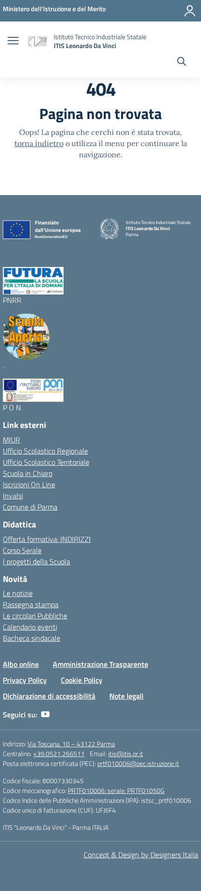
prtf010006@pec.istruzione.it (138, 763)
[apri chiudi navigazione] (13, 41)
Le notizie (18, 593)
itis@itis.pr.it (125, 753)
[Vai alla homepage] (37, 41)
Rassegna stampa (30, 604)
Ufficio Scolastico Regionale (45, 450)
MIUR (11, 439)
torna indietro (39, 143)
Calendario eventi (30, 626)
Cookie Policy (81, 680)
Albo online (21, 664)
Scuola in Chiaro (27, 473)
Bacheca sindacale (31, 638)
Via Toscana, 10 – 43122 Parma (71, 744)
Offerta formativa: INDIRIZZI (47, 539)
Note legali (126, 696)
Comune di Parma (30, 506)
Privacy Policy (25, 680)
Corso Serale (22, 550)
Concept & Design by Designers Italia (141, 854)
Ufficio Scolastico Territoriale (46, 462)
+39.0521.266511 (59, 753)
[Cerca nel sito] (181, 62)
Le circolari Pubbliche (35, 615)
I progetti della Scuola (36, 561)
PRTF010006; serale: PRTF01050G (116, 790)
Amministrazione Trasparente (100, 664)
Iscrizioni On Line (29, 484)
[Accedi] (189, 11)
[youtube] (45, 714)
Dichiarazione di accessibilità (49, 696)
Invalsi (13, 495)
